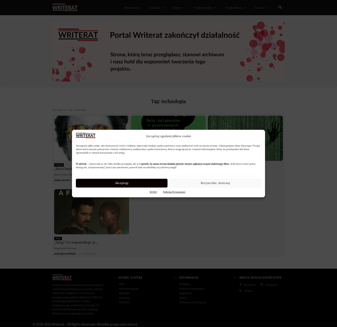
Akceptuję (122, 183)
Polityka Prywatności (174, 191)
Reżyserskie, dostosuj (215, 183)
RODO (153, 191)
